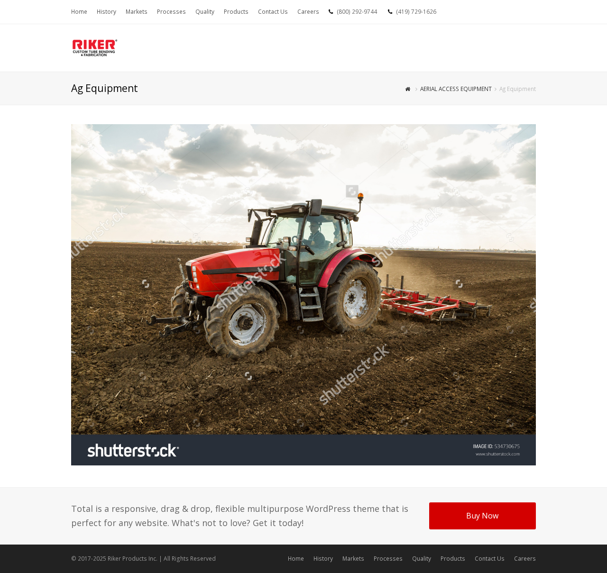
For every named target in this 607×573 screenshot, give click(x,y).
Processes (388, 559)
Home (296, 559)
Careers (525, 559)
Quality (421, 559)
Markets (353, 559)
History (323, 559)
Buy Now (482, 515)
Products (453, 559)
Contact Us (490, 559)
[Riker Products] (95, 47)
